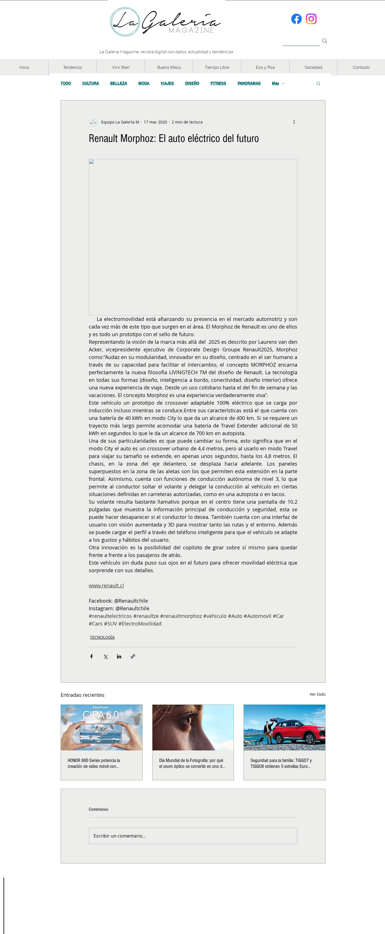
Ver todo (318, 694)
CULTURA (90, 83)
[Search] (325, 41)
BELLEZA (118, 83)
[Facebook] (296, 19)
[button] (72, 67)
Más (275, 83)
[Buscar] (301, 37)
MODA (143, 83)
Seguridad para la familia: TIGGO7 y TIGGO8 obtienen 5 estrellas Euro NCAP (281, 763)
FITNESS (218, 83)
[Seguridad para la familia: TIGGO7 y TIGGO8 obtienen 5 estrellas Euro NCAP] (284, 727)
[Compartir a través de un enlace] (133, 656)
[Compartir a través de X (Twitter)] (105, 656)
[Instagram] (311, 19)
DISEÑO (192, 83)
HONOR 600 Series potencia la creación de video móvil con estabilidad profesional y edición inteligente (95, 763)
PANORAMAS (249, 83)
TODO (66, 83)
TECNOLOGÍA (102, 637)
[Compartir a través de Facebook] (91, 656)
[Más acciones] (294, 121)
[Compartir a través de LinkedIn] (119, 656)
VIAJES (167, 83)
